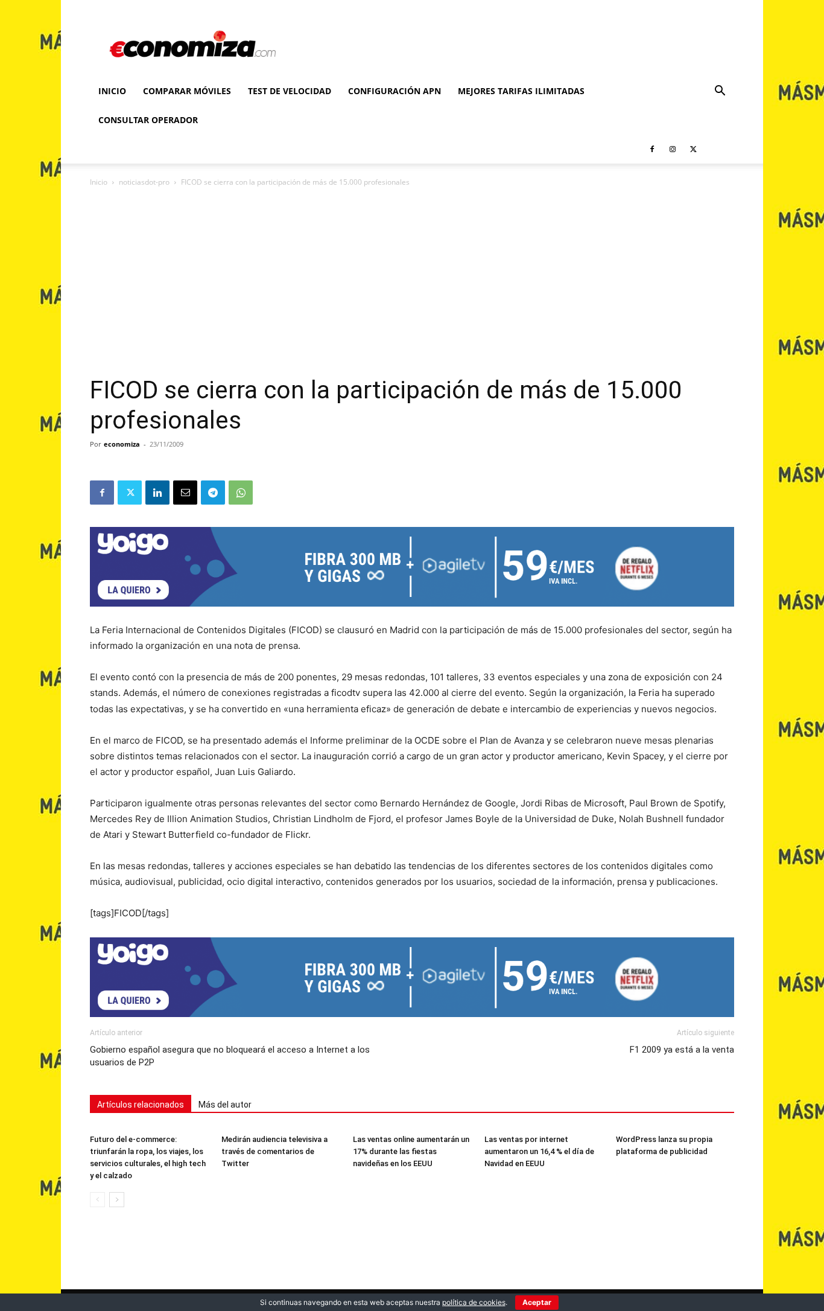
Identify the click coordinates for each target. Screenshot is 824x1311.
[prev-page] (97, 1199)
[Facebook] (652, 149)
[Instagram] (673, 149)
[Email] (185, 492)
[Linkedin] (157, 492)
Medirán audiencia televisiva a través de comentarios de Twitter (274, 1151)
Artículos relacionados (140, 1104)
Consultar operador (148, 120)
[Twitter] (693, 149)
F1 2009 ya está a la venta (682, 1049)
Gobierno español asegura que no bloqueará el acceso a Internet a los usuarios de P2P (230, 1056)
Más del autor (225, 1104)
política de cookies (473, 1302)
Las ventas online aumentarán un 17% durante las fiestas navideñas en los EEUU (411, 1151)
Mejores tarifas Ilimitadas (521, 91)
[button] (719, 92)
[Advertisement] (412, 284)
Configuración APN (394, 91)
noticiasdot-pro (144, 182)
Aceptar (536, 1302)
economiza (122, 443)
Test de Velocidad (289, 91)
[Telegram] (213, 492)
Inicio (112, 91)
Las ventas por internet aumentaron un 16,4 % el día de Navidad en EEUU (539, 1151)
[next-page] (116, 1199)
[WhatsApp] (241, 492)
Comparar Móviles (187, 91)
